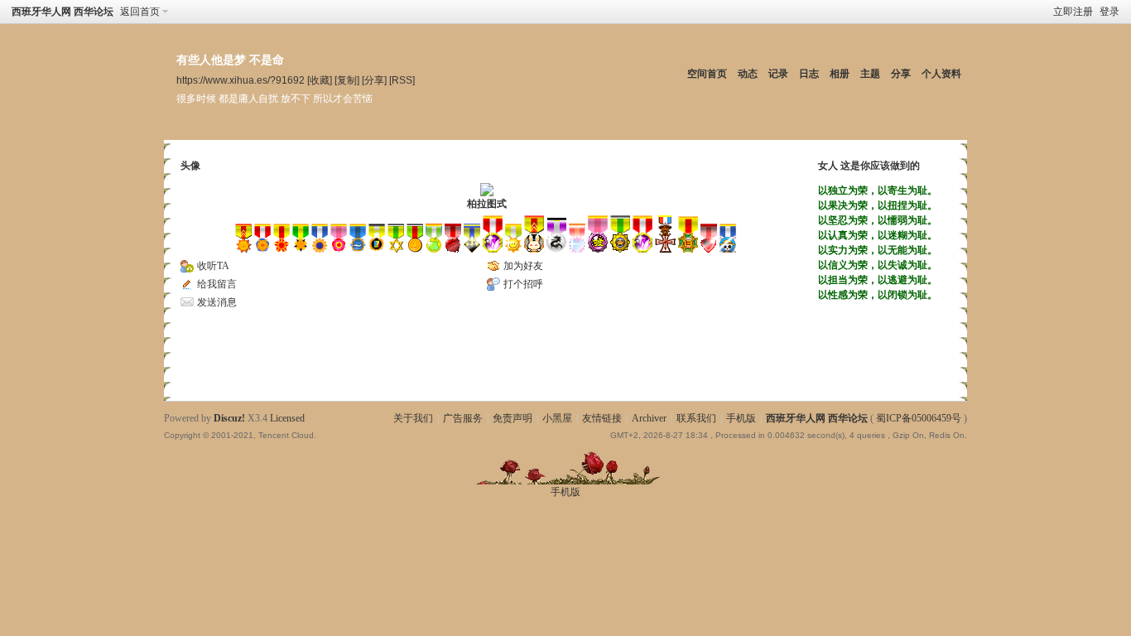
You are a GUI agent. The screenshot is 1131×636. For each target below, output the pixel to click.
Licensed (287, 418)
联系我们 (696, 418)
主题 (870, 74)
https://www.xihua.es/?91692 (240, 80)
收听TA (213, 266)
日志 (809, 74)
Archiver (649, 418)
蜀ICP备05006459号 (918, 418)
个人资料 (941, 74)
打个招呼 (523, 284)
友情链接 (602, 418)
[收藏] (319, 80)
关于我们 (413, 418)
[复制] (346, 80)
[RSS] (402, 80)
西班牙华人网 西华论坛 (62, 11)
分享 (901, 74)
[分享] (374, 80)
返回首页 (140, 11)
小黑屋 (557, 418)
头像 (190, 165)
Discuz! (229, 418)
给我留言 (217, 284)
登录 (1109, 11)
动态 (748, 74)
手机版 (741, 418)
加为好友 (523, 266)
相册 (839, 74)
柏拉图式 (487, 204)
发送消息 (217, 302)
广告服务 (463, 418)
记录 (778, 74)
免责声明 (512, 418)
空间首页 (707, 74)
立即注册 (1073, 11)
